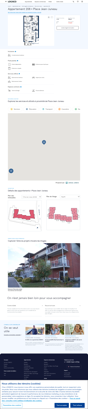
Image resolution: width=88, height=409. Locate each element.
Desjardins (46, 371)
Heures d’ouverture (75, 366)
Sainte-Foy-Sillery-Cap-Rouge (31, 373)
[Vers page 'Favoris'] (77, 1)
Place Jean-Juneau (38, 6)
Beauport (26, 364)
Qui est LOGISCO (8, 362)
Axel (5, 373)
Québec (26, 362)
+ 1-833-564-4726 (71, 362)
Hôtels (50, 1)
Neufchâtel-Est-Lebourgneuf (30, 371)
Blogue (5, 366)
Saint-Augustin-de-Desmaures (27, 6)
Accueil (9, 6)
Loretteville (26, 369)
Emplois (5, 364)
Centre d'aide (59, 1)
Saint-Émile (26, 375)
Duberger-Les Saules (28, 368)
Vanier (25, 379)
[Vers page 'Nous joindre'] (73, 1)
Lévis (45, 368)
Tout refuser (77, 405)
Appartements (28, 1)
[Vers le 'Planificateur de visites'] (82, 1)
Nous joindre (67, 374)
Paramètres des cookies (12, 405)
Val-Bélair (26, 377)
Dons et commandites (9, 368)
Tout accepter (61, 405)
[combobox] (31, 197)
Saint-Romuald (47, 375)
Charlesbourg (27, 366)
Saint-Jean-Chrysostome (50, 373)
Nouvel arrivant (67, 376)
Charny (45, 369)
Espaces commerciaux (40, 1)
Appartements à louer (16, 6)
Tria (5, 375)
